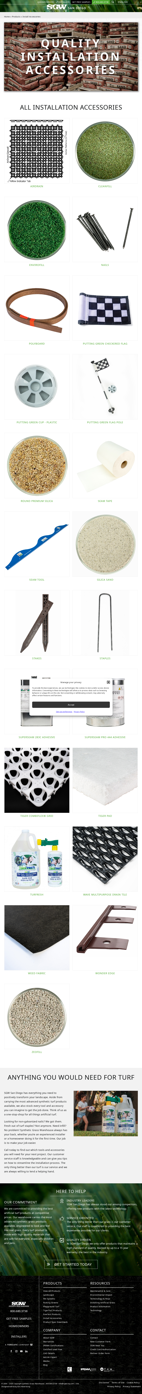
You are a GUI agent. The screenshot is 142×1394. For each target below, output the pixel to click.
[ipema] (88, 1368)
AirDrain (36, 186)
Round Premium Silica (37, 501)
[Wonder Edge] (105, 937)
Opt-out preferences (64, 712)
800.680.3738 (18, 1311)
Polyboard (37, 343)
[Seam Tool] (37, 544)
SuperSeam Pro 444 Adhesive (105, 737)
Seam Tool (36, 579)
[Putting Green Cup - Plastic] (37, 387)
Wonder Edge (105, 973)
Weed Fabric (37, 973)
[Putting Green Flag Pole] (105, 387)
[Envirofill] (37, 229)
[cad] (69, 1368)
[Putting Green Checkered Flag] (105, 308)
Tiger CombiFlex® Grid (36, 816)
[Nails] (105, 229)
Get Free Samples (18, 1318)
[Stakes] (37, 623)
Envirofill (36, 265)
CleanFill (105, 186)
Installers (19, 1336)
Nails (105, 265)
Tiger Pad (105, 816)
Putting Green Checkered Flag (105, 343)
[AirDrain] (37, 150)
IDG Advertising (23, 1386)
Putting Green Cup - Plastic (37, 422)
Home (7, 16)
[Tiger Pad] (105, 780)
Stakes (37, 658)
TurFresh (36, 894)
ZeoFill (37, 1052)
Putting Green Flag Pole (105, 422)
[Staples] (105, 623)
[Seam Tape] (105, 465)
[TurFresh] (37, 859)
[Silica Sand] (105, 544)
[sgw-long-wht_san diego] (67, 5)
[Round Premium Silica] (37, 465)
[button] (108, 682)
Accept (71, 704)
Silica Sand (105, 579)
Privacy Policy (79, 712)
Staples (105, 658)
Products (16, 16)
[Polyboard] (37, 308)
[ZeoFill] (37, 1016)
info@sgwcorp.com (66, 1383)
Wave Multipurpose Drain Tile (105, 894)
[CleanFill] (105, 150)
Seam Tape (105, 501)
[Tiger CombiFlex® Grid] (37, 780)
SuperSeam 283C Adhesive (37, 737)
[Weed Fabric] (37, 937)
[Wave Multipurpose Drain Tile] (105, 859)
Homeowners (19, 1326)
